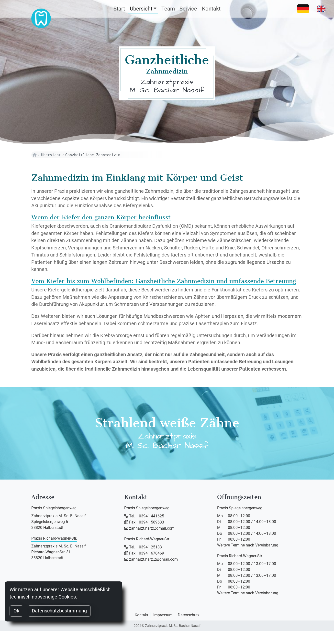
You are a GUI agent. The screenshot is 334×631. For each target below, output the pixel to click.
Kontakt (211, 9)
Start (119, 9)
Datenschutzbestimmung (59, 611)
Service (188, 9)
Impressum (163, 615)
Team (168, 9)
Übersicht (141, 9)
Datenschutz (189, 615)
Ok (16, 611)
